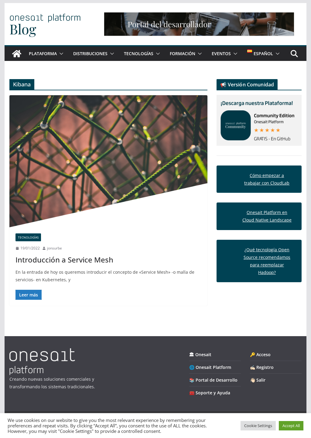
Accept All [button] (291, 425)
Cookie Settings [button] (258, 425)
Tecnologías (138, 53)
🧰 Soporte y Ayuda (209, 393)
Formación (182, 53)
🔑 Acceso (260, 354)
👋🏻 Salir (257, 380)
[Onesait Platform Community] (16, 53)
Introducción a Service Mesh (64, 260)
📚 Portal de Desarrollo (213, 380)
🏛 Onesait (200, 354)
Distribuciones (90, 53)
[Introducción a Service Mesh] (108, 161)
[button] (60, 53)
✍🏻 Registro (262, 367)
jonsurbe (54, 248)
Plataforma (43, 53)
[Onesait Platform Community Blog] (42, 352)
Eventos (221, 53)
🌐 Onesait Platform (210, 367)
